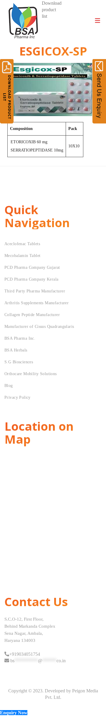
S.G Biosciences (18, 362)
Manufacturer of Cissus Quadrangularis (39, 326)
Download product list (52, 10)
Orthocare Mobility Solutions (30, 374)
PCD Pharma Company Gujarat (32, 267)
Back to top (95, 700)
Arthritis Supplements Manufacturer (36, 303)
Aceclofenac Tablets (22, 244)
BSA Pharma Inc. (19, 338)
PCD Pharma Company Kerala (31, 279)
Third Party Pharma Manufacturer (34, 291)
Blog (8, 385)
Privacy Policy (17, 397)
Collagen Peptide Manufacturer (32, 315)
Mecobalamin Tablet (22, 255)
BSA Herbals (15, 350)
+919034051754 (24, 654)
